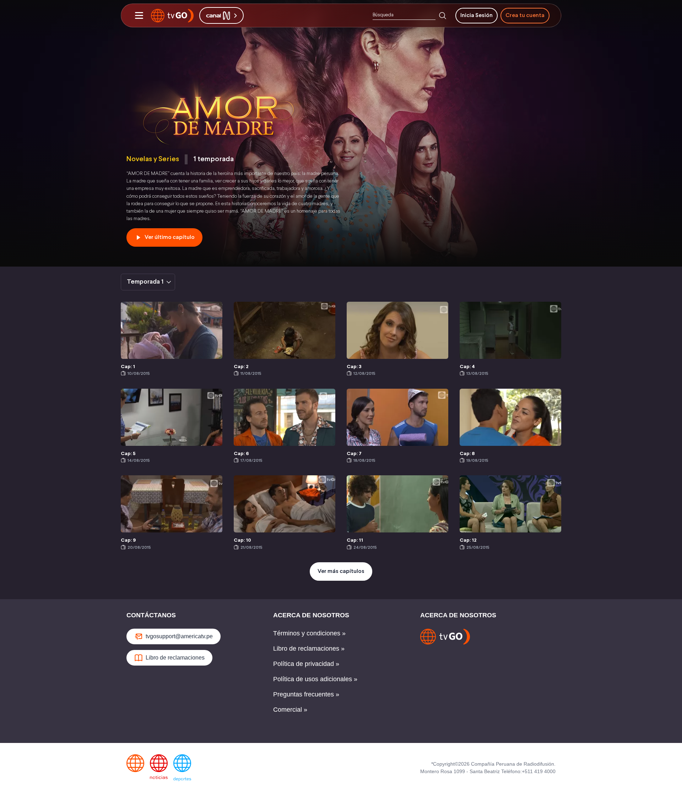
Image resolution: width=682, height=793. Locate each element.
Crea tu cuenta (525, 15)
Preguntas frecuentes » (306, 694)
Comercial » (290, 709)
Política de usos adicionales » (315, 679)
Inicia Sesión (476, 15)
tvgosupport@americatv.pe (179, 636)
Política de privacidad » (306, 663)
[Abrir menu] (138, 15)
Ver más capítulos (341, 571)
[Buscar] (442, 15)
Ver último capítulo (170, 237)
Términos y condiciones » (309, 633)
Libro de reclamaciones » (309, 648)
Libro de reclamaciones (175, 658)
